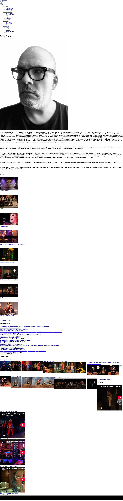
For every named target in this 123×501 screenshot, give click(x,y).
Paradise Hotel (4, 226)
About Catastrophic (7, 12)
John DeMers (3, 344)
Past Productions (9, 10)
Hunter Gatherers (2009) (7, 315)
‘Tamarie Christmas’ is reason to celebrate (12, 348)
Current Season (9, 8)
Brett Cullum (3, 330)
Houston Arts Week (13, 344)
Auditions (8, 30)
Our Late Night (4, 297)
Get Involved (6, 26)
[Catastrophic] (3, 0)
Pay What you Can (10, 14)
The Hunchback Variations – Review (9, 337)
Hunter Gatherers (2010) (7, 262)
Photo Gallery (9, 23)
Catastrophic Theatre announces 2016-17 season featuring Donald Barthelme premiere (24, 326)
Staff (7, 15)
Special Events (9, 9)
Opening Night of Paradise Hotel (8, 466)
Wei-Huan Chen (4, 328)
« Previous (3, 320)
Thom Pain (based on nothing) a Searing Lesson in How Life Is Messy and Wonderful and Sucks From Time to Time (31, 332)
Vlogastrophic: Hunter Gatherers (9, 493)
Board (7, 17)
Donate (7, 27)
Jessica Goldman (4, 338)
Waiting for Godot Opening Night (8, 411)
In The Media (9, 22)
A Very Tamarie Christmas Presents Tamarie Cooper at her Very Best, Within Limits (23, 351)
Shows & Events (6, 6)
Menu (1, 4)
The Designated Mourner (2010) (9, 280)
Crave (1, 208)
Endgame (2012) (4, 190)
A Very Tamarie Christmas (7, 343)
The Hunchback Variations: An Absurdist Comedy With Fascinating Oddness (20, 334)
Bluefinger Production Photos (8, 360)
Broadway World (12, 330)
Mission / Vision (9, 13)
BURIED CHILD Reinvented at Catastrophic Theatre (14, 329)
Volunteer (8, 28)
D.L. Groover (3, 333)
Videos (7, 24)
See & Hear (5, 21)
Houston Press (12, 333)
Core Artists (8, 18)
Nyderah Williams (4, 347)
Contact (4, 32)
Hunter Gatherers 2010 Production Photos (55, 361)
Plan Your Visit (6, 19)
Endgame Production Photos (62, 378)
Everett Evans (4, 341)
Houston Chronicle (14, 328)
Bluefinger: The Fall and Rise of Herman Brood (12, 244)
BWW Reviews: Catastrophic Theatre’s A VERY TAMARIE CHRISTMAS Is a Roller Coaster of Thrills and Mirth (29, 345)
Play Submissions (10, 31)
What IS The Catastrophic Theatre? (10, 438)
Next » (15, 353)
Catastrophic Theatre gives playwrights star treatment (15, 340)
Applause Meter (14, 338)
